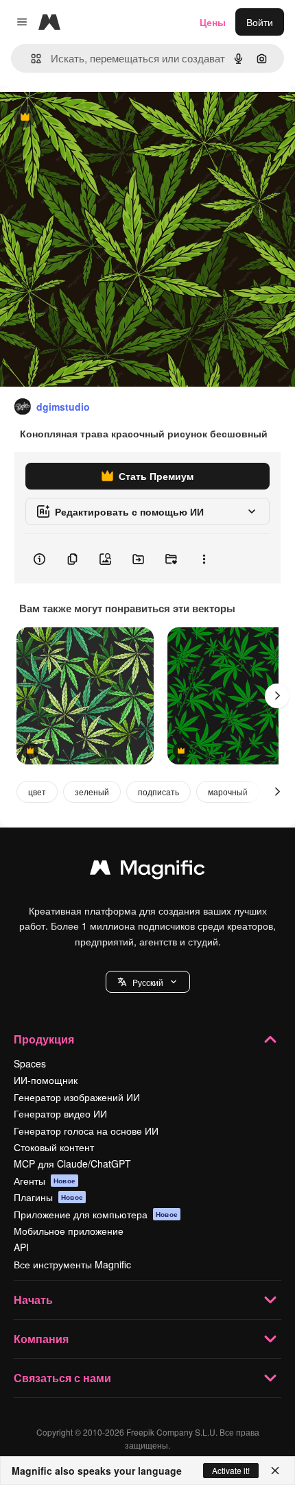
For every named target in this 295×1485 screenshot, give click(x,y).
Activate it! (231, 1470)
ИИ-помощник (46, 1080)
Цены (213, 22)
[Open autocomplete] (30, 58)
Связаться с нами (62, 1378)
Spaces (30, 1063)
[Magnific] (147, 870)
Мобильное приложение (68, 1231)
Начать (33, 1299)
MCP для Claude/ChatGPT (72, 1163)
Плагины (48, 1197)
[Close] (275, 1470)
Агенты (44, 1180)
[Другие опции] (203, 558)
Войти (259, 22)
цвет (37, 791)
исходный (92, 117)
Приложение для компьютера (96, 1214)
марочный (228, 791)
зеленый (92, 791)
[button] (148, 982)
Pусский (147, 982)
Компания (41, 1339)
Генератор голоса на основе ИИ (86, 1130)
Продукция (44, 1039)
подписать (158, 791)
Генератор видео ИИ (60, 1113)
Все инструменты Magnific (72, 1264)
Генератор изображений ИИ (77, 1097)
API (21, 1247)
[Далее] (277, 695)
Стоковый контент (54, 1147)
